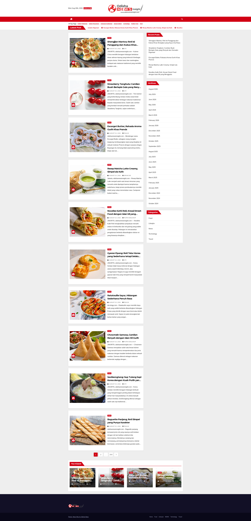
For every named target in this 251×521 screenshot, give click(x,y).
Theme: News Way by (74, 517)
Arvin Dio (127, 175)
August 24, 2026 (115, 133)
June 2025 (152, 162)
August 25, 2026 (115, 91)
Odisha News (85, 517)
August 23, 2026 (115, 302)
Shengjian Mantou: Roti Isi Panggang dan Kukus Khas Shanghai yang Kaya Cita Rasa (123, 44)
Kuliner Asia (134, 24)
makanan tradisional (106, 24)
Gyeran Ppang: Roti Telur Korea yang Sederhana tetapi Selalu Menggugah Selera (123, 256)
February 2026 (154, 120)
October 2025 (153, 141)
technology (126, 24)
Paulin (126, 133)
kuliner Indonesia (82, 24)
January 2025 (153, 188)
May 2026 (152, 105)
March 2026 (153, 115)
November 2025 (154, 136)
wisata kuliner (118, 24)
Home (151, 517)
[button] (182, 19)
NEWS (167, 517)
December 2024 (154, 193)
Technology (153, 234)
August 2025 (153, 151)
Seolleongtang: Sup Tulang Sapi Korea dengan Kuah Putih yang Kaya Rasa (124, 380)
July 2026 (152, 94)
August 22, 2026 (115, 426)
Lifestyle (152, 223)
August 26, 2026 (115, 48)
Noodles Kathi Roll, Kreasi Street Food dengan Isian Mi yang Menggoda (124, 214)
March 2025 (153, 177)
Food (109, 37)
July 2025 (152, 157)
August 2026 (153, 89)
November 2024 (154, 198)
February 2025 (154, 183)
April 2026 (152, 110)
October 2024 (153, 203)
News (151, 228)
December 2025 (154, 131)
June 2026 (152, 99)
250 (111, 455)
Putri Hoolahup (130, 218)
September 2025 (155, 146)
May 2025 (152, 167)
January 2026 (153, 125)
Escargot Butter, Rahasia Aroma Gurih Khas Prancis (140, 477)
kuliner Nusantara (94, 24)
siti (125, 48)
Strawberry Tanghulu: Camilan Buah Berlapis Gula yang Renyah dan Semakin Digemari (124, 87)
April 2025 (152, 172)
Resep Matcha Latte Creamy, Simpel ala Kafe (167, 477)
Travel (151, 239)
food (141, 24)
